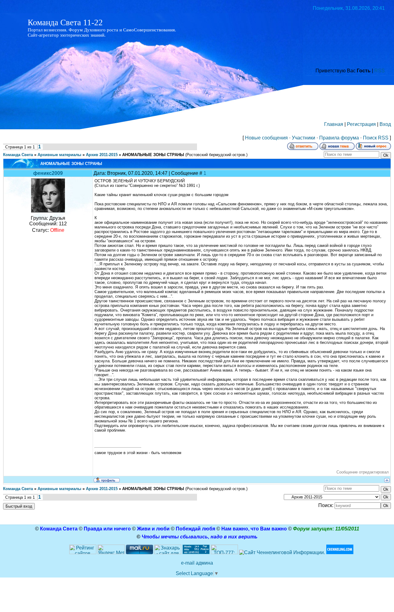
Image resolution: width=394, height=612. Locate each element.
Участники (303, 137)
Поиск (370, 137)
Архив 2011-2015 (102, 154)
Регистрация (361, 124)
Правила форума (339, 137)
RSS (379, 70)
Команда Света (18, 154)
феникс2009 (48, 173)
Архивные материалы (59, 154)
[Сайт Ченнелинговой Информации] (282, 552)
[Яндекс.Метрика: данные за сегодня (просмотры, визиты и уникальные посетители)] (111, 549)
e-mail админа (197, 563)
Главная (333, 124)
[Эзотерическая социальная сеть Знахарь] (167, 552)
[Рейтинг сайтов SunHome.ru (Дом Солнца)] (82, 552)
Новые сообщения (266, 137)
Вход (385, 124)
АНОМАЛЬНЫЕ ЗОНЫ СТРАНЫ (153, 154)
